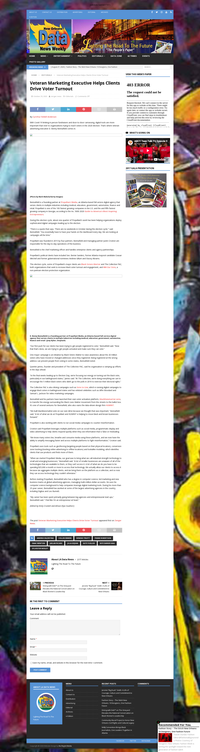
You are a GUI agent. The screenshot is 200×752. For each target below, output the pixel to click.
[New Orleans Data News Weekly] (100, 51)
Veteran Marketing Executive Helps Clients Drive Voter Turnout (68, 520)
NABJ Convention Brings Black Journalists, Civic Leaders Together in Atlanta (117, 730)
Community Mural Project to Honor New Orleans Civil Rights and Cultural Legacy (118, 721)
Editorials (97, 56)
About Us (33, 12)
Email (32, 647)
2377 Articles (82, 559)
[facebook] (152, 12)
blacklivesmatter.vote (110, 399)
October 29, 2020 (40, 96)
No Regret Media (65, 746)
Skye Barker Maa (107, 543)
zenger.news (56, 96)
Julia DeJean (72, 543)
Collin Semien (65, 538)
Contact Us (47, 12)
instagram (145, 741)
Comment (34, 618)
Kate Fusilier (89, 543)
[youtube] (166, 12)
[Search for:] (156, 67)
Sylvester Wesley (40, 548)
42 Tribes (132, 56)
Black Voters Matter (90, 264)
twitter (133, 741)
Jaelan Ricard (56, 543)
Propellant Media (69, 202)
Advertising (77, 12)
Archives (104, 12)
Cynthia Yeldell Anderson (44, 116)
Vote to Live (82, 387)
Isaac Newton (38, 543)
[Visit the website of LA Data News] (52, 568)
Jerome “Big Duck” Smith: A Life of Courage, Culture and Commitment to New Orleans (117, 693)
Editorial (92, 12)
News (43, 56)
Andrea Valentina (45, 538)
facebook (120, 741)
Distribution (62, 12)
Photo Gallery (37, 62)
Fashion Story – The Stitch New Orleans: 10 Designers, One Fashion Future (178, 730)
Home (32, 56)
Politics (82, 56)
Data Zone (116, 56)
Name (33, 639)
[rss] (171, 12)
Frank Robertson (103, 538)
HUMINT (110, 405)
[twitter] (156, 12)
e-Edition (33, 17)
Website (33, 654)
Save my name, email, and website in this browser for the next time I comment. (68, 662)
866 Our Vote (109, 267)
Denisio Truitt (83, 538)
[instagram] (161, 12)
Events (146, 56)
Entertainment (62, 56)
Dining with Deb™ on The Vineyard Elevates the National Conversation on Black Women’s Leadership (117, 713)
